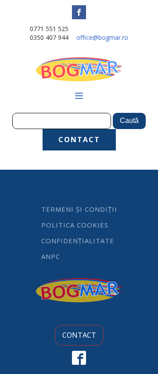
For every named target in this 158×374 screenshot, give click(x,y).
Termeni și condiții (79, 209)
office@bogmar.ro (102, 37)
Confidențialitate (77, 240)
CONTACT (79, 139)
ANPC (50, 256)
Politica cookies (74, 224)
